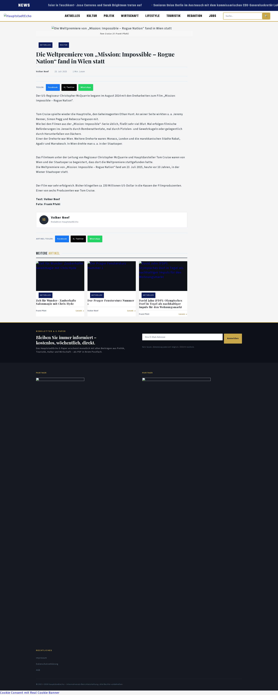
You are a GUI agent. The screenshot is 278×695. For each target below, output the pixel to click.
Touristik (174, 15)
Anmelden (233, 338)
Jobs (212, 15)
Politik (109, 15)
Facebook (53, 87)
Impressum (41, 657)
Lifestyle (152, 15)
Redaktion (194, 15)
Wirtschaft (130, 15)
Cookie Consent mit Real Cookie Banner (29, 693)
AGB (38, 670)
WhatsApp (86, 87)
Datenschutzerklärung (47, 664)
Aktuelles (72, 15)
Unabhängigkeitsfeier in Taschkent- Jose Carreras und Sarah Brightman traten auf (79, 5)
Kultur (92, 15)
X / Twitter (69, 87)
